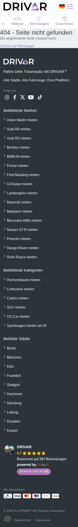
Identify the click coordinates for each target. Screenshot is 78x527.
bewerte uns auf (32, 471)
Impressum (43, 520)
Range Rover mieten (23, 248)
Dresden (13, 421)
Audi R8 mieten (19, 129)
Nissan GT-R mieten (22, 230)
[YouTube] (31, 98)
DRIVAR (24, 447)
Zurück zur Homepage (17, 46)
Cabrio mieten (18, 298)
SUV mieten (16, 307)
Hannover (14, 394)
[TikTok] (39, 98)
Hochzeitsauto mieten (23, 280)
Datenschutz (22, 520)
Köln (10, 366)
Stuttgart (13, 385)
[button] (8, 519)
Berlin (11, 348)
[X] (22, 98)
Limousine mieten (20, 289)
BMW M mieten (18, 156)
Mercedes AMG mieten (24, 220)
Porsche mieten (19, 239)
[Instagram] (6, 98)
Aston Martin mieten (22, 120)
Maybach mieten (19, 211)
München (14, 357)
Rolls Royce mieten (22, 257)
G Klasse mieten (19, 184)
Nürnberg (14, 403)
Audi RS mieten (19, 138)
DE (62, 6)
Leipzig (12, 412)
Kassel (12, 430)
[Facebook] (14, 98)
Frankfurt (14, 376)
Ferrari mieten (17, 166)
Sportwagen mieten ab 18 (26, 325)
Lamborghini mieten (22, 193)
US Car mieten (18, 316)
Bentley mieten (18, 147)
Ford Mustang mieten (23, 175)
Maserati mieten (19, 202)
